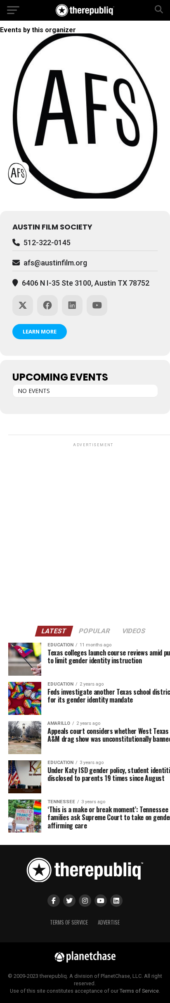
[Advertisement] (85, 534)
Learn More (40, 331)
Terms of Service (69, 922)
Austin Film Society (52, 227)
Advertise (109, 922)
